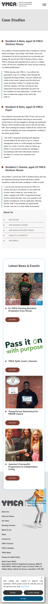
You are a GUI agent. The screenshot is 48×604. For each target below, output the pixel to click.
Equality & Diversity (18, 235)
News (4, 534)
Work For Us (6, 530)
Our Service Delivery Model (21, 230)
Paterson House (8, 516)
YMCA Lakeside (8, 548)
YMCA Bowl (6, 553)
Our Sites (5, 521)
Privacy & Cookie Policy (11, 557)
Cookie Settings (33, 593)
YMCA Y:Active (7, 544)
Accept (23, 598)
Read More (12, 319)
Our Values (14, 220)
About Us (5, 512)
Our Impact (14, 241)
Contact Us (6, 539)
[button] (44, 5)
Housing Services (8, 525)
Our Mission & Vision (18, 225)
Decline (13, 593)
